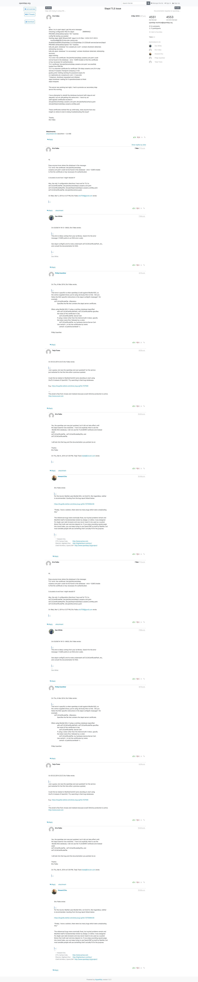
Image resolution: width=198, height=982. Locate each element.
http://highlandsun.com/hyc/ (82, 543)
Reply (51, 139)
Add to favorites (156, 32)
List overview (30, 9)
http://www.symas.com (80, 541)
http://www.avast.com (55, 396)
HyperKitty (98, 979)
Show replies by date (139, 145)
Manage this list (157, 3)
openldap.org (24, 3)
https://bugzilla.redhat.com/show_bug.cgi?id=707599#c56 (74, 504)
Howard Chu (62, 476)
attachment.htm (51, 134)
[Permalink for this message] (145, 137)
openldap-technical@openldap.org (161, 22)
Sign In (168, 3)
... (50, 202)
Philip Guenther (60, 273)
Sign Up (177, 3)
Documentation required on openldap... (167, 11)
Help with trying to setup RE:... (55, 11)
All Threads (30, 14)
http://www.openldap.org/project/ (86, 545)
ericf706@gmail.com (85, 196)
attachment (59, 210)
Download (30, 22)
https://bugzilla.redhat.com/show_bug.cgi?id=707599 (70, 386)
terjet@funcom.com (88, 456)
